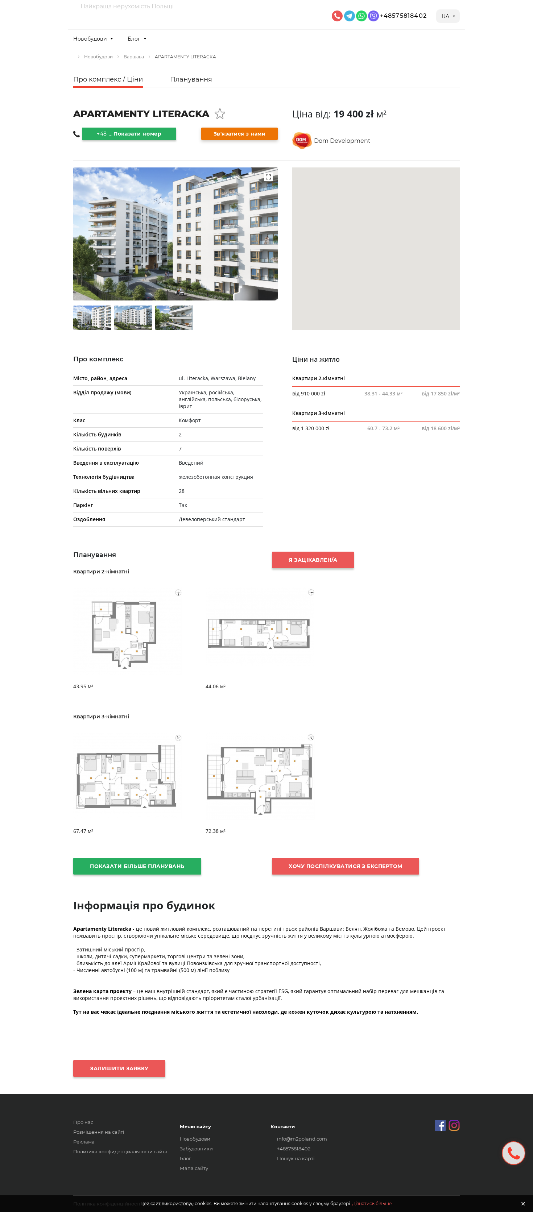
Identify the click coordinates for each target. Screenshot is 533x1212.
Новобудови (98, 56)
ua (446, 16)
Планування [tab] (191, 79)
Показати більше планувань (137, 866)
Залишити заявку (119, 1068)
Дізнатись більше (372, 1203)
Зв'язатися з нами (240, 133)
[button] (92, 38)
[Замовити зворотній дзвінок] (513, 1153)
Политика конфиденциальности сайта (120, 1151)
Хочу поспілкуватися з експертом (345, 866)
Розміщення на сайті (98, 1132)
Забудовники (196, 1148)
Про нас (83, 1122)
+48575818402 (403, 15)
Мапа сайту (194, 1168)
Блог (185, 1158)
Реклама (84, 1142)
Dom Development (342, 140)
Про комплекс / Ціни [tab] (108, 79)
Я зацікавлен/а (313, 560)
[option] (92, 318)
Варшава (134, 56)
